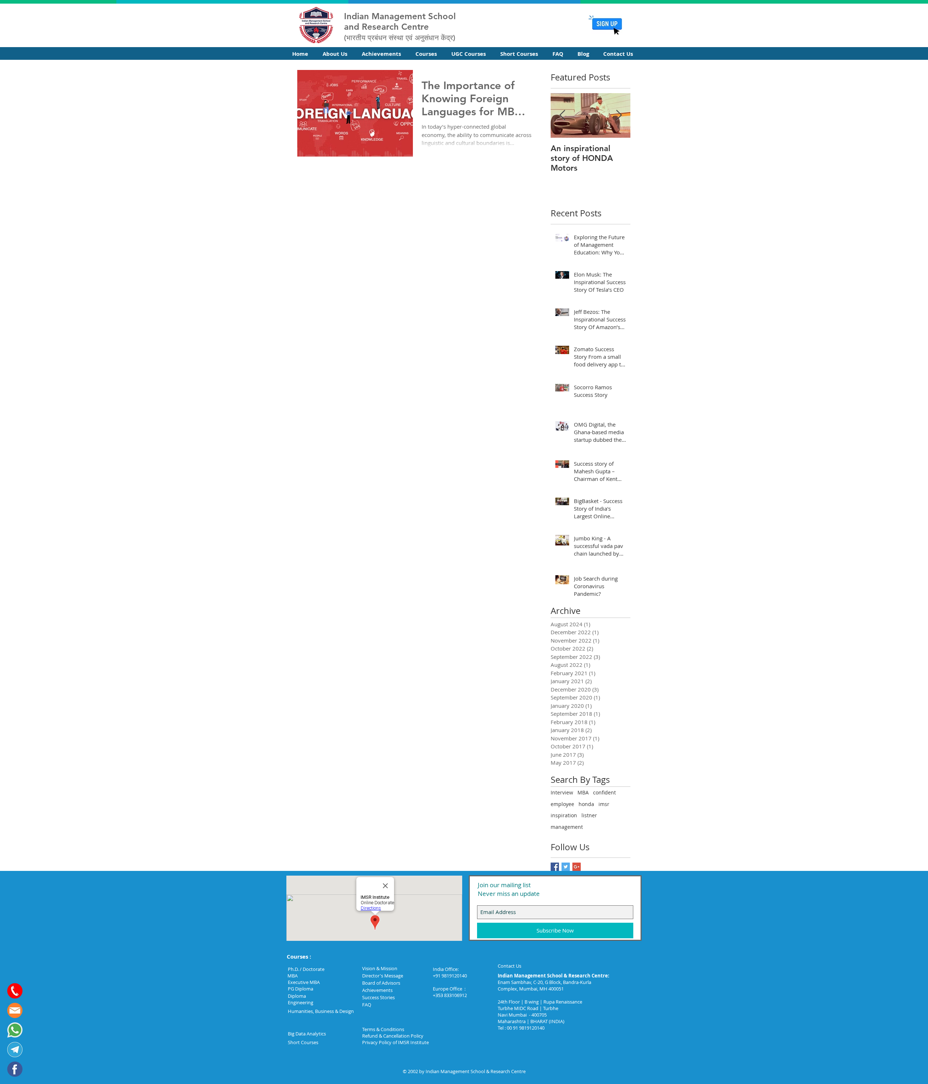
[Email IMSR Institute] (14, 1010)
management (567, 826)
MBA (583, 792)
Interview (562, 792)
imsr (603, 804)
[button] (336, 54)
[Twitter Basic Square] (566, 867)
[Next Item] (619, 115)
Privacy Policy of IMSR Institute (395, 1042)
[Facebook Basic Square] (555, 867)
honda (586, 804)
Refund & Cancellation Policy (392, 1036)
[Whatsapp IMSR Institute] (14, 1030)
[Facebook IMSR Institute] (14, 1069)
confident (604, 792)
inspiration (564, 815)
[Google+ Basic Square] (576, 867)
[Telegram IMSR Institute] (14, 1049)
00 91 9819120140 (525, 1028)
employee (562, 804)
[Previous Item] (562, 115)
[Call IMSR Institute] (14, 990)
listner (589, 815)
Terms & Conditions (383, 1029)
